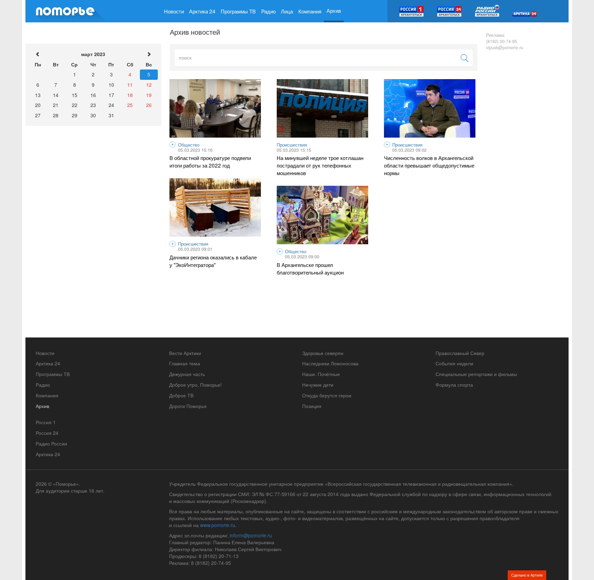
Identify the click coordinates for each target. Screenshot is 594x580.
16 (93, 95)
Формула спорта (454, 384)
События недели (454, 363)
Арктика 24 (202, 11)
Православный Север (460, 353)
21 (55, 105)
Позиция (311, 405)
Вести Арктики (185, 353)
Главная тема (184, 363)
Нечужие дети (317, 384)
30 (93, 115)
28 (55, 115)
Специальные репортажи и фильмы (476, 373)
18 (130, 95)
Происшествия (292, 145)
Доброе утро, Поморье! (195, 384)
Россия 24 (47, 432)
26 (149, 105)
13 (38, 95)
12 (149, 85)
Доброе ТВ (181, 395)
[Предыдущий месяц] (38, 54)
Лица (287, 11)
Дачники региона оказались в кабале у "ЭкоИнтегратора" (213, 260)
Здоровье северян (322, 353)
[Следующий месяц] (149, 54)
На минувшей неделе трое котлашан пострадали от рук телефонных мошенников (320, 165)
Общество (188, 145)
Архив (334, 10)
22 (74, 105)
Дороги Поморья (188, 405)
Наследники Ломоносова (330, 363)
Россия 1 (46, 422)
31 (111, 115)
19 (149, 95)
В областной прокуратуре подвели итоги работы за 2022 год (210, 161)
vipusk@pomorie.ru (504, 47)
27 (38, 115)
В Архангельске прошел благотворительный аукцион (310, 268)
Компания (309, 11)
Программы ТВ (238, 11)
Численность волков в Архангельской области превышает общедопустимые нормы (429, 165)
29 (74, 115)
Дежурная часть (187, 373)
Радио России (51, 443)
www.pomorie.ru (217, 525)
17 (111, 95)
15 (74, 95)
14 (55, 95)
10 (111, 85)
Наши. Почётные (321, 373)
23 (93, 105)
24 (111, 105)
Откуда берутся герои (326, 395)
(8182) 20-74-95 (501, 41)
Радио (268, 11)
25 (130, 105)
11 (130, 85)
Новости (174, 11)
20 (38, 105)
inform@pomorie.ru (251, 535)
